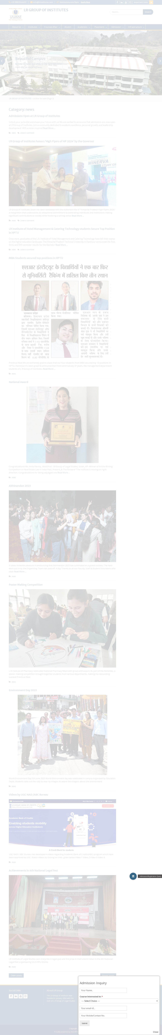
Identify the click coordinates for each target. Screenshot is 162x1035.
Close (155, 1032)
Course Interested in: (91, 996)
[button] (133, 876)
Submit (84, 1023)
